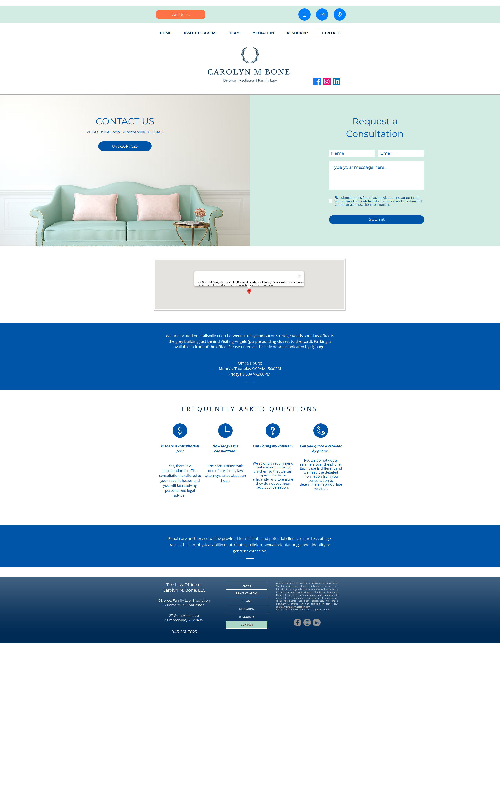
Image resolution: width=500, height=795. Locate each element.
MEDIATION (246, 609)
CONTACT (247, 624)
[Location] (340, 14)
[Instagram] (327, 81)
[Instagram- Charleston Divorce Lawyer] (307, 622)
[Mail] (322, 14)
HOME (247, 585)
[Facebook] (317, 81)
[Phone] (304, 14)
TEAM (247, 601)
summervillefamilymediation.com (293, 606)
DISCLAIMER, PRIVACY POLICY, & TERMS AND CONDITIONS (307, 583)
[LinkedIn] (336, 81)
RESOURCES (247, 617)
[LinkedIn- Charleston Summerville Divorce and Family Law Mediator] (317, 622)
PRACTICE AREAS (247, 593)
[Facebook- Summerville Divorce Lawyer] (297, 622)
